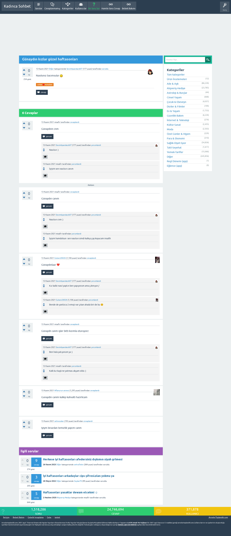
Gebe (49, 517)
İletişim (6, 517)
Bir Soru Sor (94, 8)
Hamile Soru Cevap (111, 8)
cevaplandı (74, 122)
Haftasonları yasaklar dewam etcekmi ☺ (70, 492)
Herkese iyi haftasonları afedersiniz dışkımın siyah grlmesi (82, 459)
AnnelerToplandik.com (218, 517)
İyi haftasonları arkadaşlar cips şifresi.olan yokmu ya (78, 475)
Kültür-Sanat (174, 124)
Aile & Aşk (173, 83)
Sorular (38, 8)
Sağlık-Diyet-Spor (176, 143)
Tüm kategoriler (176, 74)
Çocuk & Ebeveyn (176, 101)
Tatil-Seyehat (174, 147)
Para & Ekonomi (176, 138)
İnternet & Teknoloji (178, 120)
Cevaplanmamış (52, 8)
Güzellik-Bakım (175, 115)
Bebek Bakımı (128, 8)
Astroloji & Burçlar (177, 92)
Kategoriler (67, 8)
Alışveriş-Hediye (64, 498)
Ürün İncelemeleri (177, 79)
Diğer (51, 69)
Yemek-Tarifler (175, 152)
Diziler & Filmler (176, 106)
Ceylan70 (78, 481)
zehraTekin (78, 464)
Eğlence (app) (174, 165)
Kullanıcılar (80, 8)
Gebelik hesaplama (36, 517)
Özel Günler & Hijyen (178, 133)
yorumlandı (96, 145)
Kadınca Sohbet (17, 6)
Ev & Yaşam (173, 111)
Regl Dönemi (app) (177, 161)
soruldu (105, 69)
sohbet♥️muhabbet (44, 85)
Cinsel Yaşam (174, 97)
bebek (57, 517)
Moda (170, 129)
